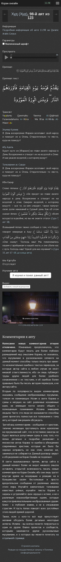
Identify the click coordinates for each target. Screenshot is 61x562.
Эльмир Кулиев (10, 129)
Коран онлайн (9, 3)
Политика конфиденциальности (37, 551)
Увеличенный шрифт (17, 43)
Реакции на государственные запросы (25, 549)
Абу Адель (7, 147)
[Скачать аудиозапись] (57, 54)
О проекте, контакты (30, 546)
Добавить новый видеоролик (16, 286)
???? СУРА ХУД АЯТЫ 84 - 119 (30, 325)
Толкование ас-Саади (13, 164)
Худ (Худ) (19, 14)
